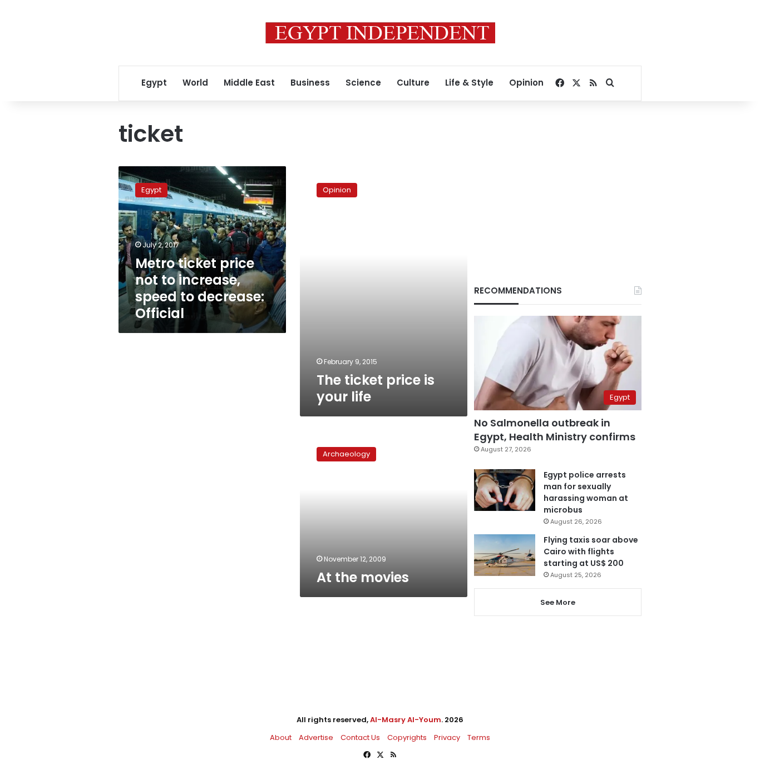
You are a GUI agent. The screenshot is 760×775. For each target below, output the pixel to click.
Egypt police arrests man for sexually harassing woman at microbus (586, 492)
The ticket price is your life (376, 388)
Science (363, 82)
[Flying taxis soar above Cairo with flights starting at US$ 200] (504, 555)
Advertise (316, 737)
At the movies (363, 577)
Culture (413, 82)
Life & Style (469, 82)
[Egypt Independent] (380, 32)
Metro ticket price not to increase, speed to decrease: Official (199, 288)
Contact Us (360, 737)
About (281, 737)
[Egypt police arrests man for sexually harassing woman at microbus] (504, 490)
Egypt (154, 82)
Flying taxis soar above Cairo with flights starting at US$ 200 (591, 551)
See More (557, 602)
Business (310, 82)
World (195, 82)
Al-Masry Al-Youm (405, 719)
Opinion (526, 82)
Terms (478, 737)
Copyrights (407, 737)
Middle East (249, 82)
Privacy (447, 737)
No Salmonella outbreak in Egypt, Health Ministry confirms (554, 430)
